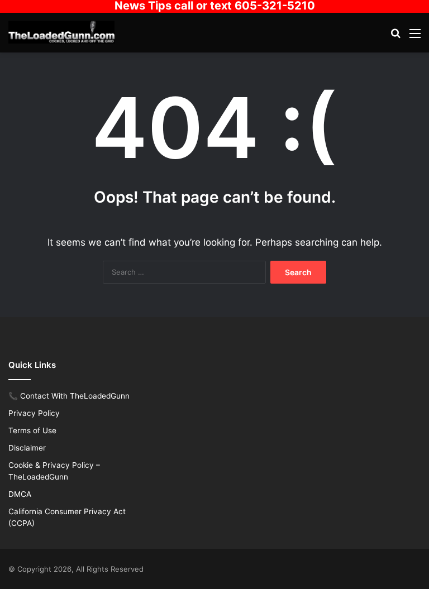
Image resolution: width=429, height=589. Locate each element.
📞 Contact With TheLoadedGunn (69, 395)
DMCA (19, 494)
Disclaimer (27, 447)
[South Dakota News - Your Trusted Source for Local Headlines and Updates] (61, 32)
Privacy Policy (34, 413)
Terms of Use (32, 430)
